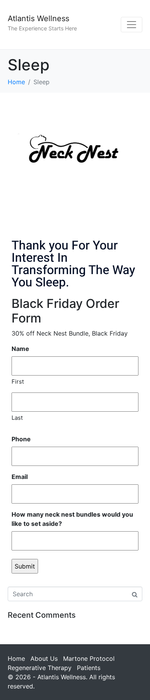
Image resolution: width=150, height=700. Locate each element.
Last (17, 417)
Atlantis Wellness (38, 18)
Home (16, 658)
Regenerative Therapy (40, 668)
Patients (88, 668)
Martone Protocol (89, 658)
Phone (21, 439)
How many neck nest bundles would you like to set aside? (72, 518)
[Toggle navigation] (131, 24)
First (18, 381)
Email (20, 477)
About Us (44, 658)
